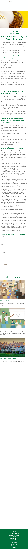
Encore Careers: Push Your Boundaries (9, 329)
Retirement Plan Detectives (6, 300)
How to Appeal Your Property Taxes (8, 358)
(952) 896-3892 (15, 533)
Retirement (14, 544)
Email (2, 244)
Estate (14, 547)
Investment (14, 545)
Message (3, 252)
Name (2, 236)
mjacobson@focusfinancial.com (14, 539)
